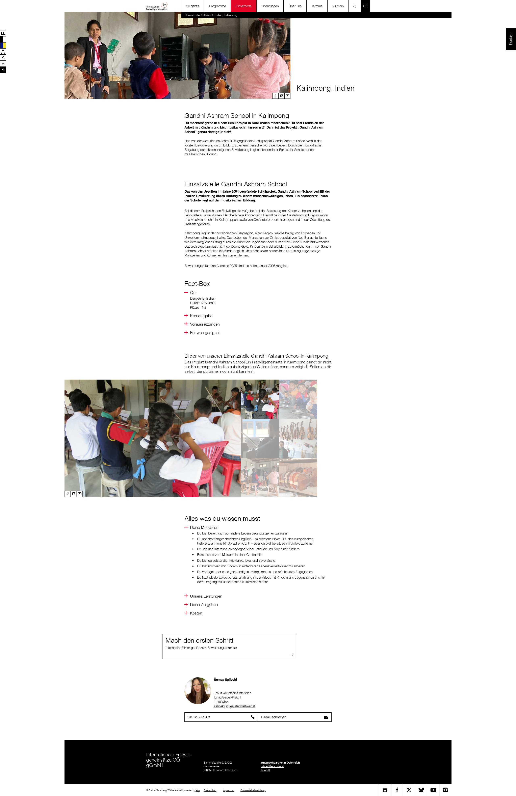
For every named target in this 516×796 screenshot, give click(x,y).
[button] (3, 33)
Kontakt (265, 770)
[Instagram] (281, 96)
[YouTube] (433, 790)
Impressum (228, 790)
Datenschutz (210, 790)
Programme (217, 6)
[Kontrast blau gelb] (3, 45)
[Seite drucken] (385, 790)
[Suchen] (356, 6)
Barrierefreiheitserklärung (253, 790)
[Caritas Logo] (157, 5)
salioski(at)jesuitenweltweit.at (234, 706)
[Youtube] (287, 96)
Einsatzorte (244, 6)
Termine (316, 6)
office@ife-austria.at (272, 766)
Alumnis (338, 6)
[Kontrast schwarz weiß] (3, 39)
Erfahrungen (270, 6)
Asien (207, 15)
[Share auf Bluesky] (421, 790)
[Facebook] (275, 96)
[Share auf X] (409, 790)
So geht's (192, 6)
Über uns (295, 6)
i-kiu (198, 790)
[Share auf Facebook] (397, 790)
